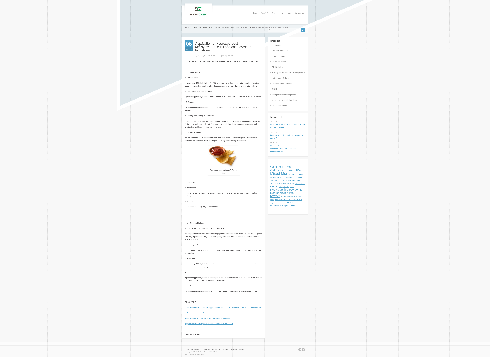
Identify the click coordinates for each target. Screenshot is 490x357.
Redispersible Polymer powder (284, 95)
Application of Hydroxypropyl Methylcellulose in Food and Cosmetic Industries (223, 47)
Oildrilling (275, 89)
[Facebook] (303, 350)
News (289, 13)
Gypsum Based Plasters (293, 177)
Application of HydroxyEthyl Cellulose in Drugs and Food (207, 318)
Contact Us (299, 13)
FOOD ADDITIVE (276, 177)
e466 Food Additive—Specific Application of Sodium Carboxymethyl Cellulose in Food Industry (223, 307)
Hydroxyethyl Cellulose (281, 78)
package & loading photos (286, 187)
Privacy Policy (205, 349)
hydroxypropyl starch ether (285, 183)
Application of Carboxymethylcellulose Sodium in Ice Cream (209, 324)
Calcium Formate (281, 166)
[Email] (299, 350)
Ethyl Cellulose (278, 67)
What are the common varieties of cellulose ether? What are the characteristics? (284, 149)
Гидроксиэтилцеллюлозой (278, 203)
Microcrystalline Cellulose (282, 84)
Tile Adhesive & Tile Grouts (288, 199)
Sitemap (225, 349)
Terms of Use (216, 349)
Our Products (277, 13)
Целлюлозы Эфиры (280, 105)
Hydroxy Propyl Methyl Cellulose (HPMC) (227, 27)
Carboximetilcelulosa (280, 51)
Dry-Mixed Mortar (279, 62)
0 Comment (235, 56)
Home (255, 13)
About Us (264, 13)
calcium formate (278, 45)
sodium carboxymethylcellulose (284, 100)
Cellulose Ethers (208, 27)
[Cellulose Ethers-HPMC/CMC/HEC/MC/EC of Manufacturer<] (198, 17)
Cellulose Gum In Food (194, 313)
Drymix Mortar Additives (237, 349)
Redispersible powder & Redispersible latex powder (286, 193)
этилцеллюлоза (275, 209)
